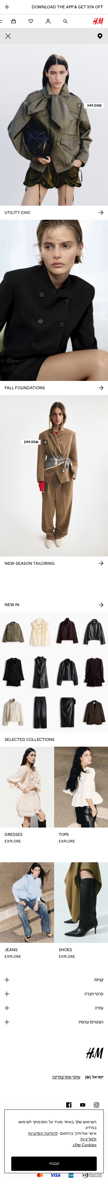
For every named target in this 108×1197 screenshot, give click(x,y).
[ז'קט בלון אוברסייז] (67, 632)
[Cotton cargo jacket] (13, 632)
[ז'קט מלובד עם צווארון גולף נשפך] (13, 712)
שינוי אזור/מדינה (66, 1077)
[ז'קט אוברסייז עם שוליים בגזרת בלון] (94, 632)
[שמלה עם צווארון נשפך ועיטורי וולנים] (13, 672)
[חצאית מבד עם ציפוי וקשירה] (67, 712)
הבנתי (54, 1163)
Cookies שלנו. (84, 1144)
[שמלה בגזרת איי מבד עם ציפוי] (40, 672)
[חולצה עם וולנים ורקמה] (40, 632)
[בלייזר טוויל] (94, 712)
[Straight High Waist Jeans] (40, 712)
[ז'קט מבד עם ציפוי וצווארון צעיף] (67, 672)
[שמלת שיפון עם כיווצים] (94, 672)
